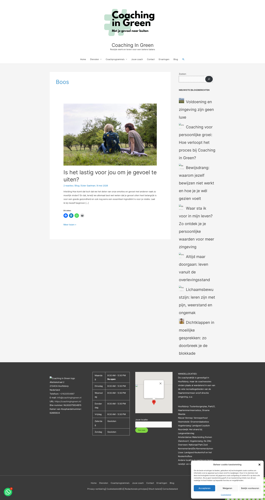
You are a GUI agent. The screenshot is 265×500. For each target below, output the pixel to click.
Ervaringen (164, 59)
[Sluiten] (160, 383)
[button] (259, 464)
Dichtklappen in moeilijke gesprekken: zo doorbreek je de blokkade (196, 338)
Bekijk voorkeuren (250, 488)
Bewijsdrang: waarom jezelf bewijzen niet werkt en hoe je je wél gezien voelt (196, 183)
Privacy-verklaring (96, 489)
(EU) (122, 489)
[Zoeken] (209, 79)
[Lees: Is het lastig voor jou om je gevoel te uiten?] (110, 134)
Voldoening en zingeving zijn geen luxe (196, 109)
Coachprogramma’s (115, 59)
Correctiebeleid (170, 489)
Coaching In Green (132, 45)
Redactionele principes (136, 489)
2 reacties (68, 185)
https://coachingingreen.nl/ (68, 401)
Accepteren (204, 488)
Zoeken (182, 74)
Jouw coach (137, 59)
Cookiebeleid (226, 495)
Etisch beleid (155, 489)
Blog (175, 59)
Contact (151, 59)
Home (83, 59)
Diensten (94, 59)
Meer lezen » (69, 224)
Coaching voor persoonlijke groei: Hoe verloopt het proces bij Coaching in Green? (197, 142)
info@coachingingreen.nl (69, 397)
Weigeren (227, 488)
